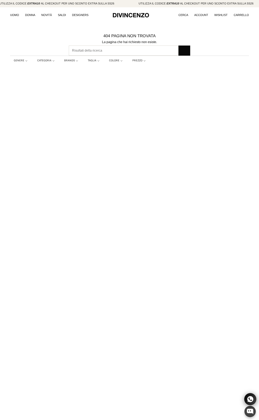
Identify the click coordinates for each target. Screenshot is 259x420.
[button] (14, 15)
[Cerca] (184, 51)
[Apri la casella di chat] (250, 411)
